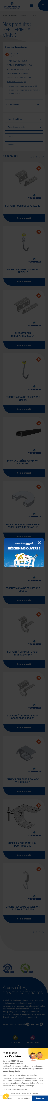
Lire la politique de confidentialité (15, 1090)
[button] (5, 1096)
